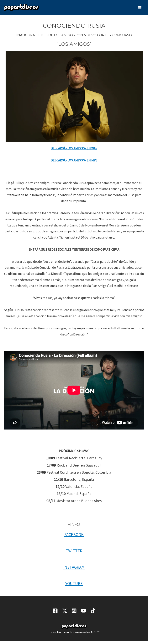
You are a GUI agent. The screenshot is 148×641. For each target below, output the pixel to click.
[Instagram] (74, 610)
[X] (64, 610)
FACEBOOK (74, 534)
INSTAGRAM (74, 567)
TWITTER (74, 550)
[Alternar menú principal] (139, 7)
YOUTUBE (74, 583)
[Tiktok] (93, 610)
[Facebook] (55, 610)
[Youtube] (83, 610)
